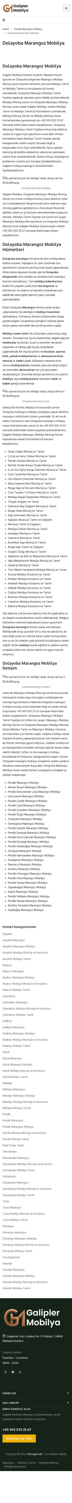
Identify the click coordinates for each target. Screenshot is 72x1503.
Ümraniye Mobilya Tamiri (17, 1251)
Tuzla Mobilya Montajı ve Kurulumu (24, 1213)
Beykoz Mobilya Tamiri (16, 989)
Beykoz (7, 965)
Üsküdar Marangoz (14, 1269)
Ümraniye (8, 1226)
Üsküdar (7, 1263)
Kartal (6, 1052)
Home (6, 29)
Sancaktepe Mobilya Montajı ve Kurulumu (27, 1164)
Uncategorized (11, 1257)
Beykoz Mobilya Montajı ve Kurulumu (25, 983)
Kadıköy (7, 1021)
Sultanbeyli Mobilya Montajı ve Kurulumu (27, 1188)
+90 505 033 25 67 (52, 120)
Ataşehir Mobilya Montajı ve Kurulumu (25, 952)
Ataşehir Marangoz (14, 940)
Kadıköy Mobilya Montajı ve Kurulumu (25, 1039)
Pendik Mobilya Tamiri (16, 1139)
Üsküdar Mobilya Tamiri (16, 1288)
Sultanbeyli (9, 1176)
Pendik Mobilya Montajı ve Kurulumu (24, 1133)
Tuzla (6, 1201)
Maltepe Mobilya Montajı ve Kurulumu (25, 1101)
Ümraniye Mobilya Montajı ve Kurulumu (26, 1244)
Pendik (7, 1114)
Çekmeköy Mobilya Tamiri (18, 1014)
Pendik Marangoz (13, 1120)
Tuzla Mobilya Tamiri (15, 1219)
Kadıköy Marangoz (13, 1027)
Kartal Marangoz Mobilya (17, 1064)
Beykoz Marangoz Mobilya (18, 977)
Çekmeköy (9, 996)
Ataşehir (7, 934)
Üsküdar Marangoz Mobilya (19, 1275)
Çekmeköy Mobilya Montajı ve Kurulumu (27, 1008)
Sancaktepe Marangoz (16, 1157)
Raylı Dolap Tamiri (13, 1145)
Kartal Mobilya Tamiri (15, 1077)
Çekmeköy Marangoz (15, 1002)
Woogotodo (35, 1454)
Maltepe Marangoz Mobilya (19, 1095)
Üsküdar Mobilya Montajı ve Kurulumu (25, 1282)
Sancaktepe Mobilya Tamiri (19, 1170)
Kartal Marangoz (12, 1058)
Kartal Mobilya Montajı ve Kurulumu (24, 1070)
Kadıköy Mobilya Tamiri (16, 1045)
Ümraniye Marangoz (14, 1232)
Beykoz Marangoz (13, 971)
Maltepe (7, 1083)
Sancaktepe (10, 1151)
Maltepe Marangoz (14, 1089)
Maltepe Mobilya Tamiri (17, 1108)
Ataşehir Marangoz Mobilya (19, 946)
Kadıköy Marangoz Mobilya (19, 1033)
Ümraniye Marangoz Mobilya (20, 1238)
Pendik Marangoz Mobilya (28, 29)
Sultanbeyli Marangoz (15, 1182)
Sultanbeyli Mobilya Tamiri (18, 1195)
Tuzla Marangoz (12, 1207)
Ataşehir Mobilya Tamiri (17, 959)
